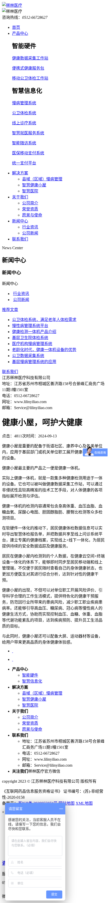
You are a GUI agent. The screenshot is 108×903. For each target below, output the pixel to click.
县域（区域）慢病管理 (42, 179)
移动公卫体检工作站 (30, 78)
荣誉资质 (30, 209)
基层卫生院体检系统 (30, 338)
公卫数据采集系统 (28, 356)
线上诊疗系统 (24, 123)
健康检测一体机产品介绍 (34, 332)
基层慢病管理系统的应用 (34, 362)
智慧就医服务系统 (28, 133)
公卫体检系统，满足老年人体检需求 (44, 320)
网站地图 (67, 803)
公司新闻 (30, 233)
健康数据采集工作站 (30, 58)
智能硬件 (30, 675)
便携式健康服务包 (28, 68)
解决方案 (20, 173)
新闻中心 (20, 221)
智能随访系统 (24, 143)
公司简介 (30, 203)
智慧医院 (30, 191)
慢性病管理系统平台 (30, 326)
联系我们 (20, 239)
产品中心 (20, 33)
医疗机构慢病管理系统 (32, 344)
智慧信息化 (32, 681)
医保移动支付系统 (28, 153)
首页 (16, 27)
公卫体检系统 (24, 113)
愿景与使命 (32, 215)
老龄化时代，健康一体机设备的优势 (44, 350)
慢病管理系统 (24, 103)
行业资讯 (30, 227)
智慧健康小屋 (34, 185)
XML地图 (84, 803)
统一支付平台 (24, 163)
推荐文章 (10, 310)
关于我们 (20, 197)
